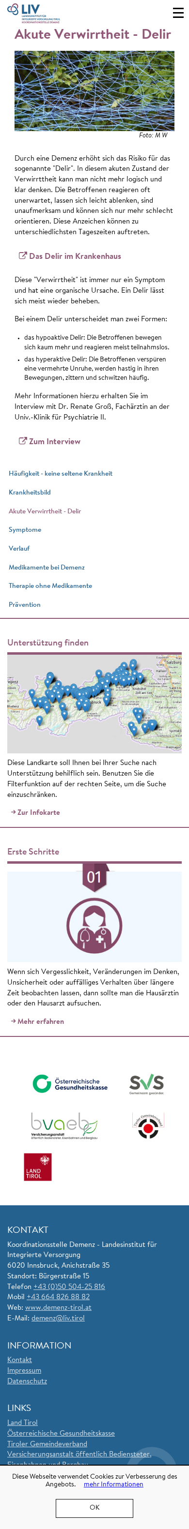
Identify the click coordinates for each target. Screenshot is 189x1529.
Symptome (25, 530)
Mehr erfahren (40, 1022)
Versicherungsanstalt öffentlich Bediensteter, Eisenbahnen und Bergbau (79, 1460)
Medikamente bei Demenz (47, 567)
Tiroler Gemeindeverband (47, 1444)
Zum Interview (54, 442)
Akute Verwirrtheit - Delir (45, 511)
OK (94, 1508)
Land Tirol (22, 1423)
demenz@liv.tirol (58, 1318)
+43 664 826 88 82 (58, 1297)
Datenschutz (27, 1381)
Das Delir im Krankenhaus (75, 257)
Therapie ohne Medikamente (50, 586)
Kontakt (19, 1360)
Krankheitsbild (30, 492)
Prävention (25, 605)
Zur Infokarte (38, 813)
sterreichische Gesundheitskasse (64, 1434)
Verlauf (19, 549)
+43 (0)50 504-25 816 (69, 1287)
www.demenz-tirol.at (58, 1308)
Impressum (24, 1371)
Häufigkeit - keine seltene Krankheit (60, 474)
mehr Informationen (113, 1485)
